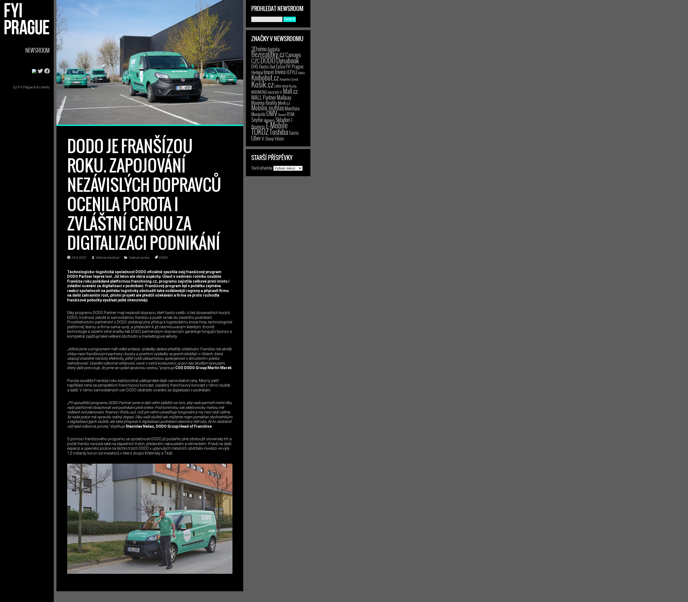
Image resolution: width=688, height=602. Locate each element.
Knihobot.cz (265, 77)
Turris (294, 132)
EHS (254, 66)
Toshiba (279, 131)
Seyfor (257, 120)
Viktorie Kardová (107, 257)
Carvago (293, 55)
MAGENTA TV (275, 92)
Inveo (280, 71)
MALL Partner (263, 97)
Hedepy (257, 72)
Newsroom (37, 50)
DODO (163, 257)
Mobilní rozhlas (267, 107)
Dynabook (287, 60)
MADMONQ (259, 92)
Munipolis (258, 114)
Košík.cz (262, 84)
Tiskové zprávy (138, 257)
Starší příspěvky (262, 168)
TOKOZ (260, 131)
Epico (280, 66)
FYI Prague (294, 66)
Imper (269, 72)
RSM (290, 114)
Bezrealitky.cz (268, 54)
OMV (271, 113)
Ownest (282, 114)
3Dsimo (259, 48)
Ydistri (279, 138)
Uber (256, 138)
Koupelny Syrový (289, 79)
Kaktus (301, 73)
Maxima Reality (264, 102)
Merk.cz (284, 102)
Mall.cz (290, 91)
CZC (255, 60)
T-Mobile (277, 125)
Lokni (277, 86)
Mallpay (284, 97)
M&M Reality (289, 86)
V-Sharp (268, 138)
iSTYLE (292, 72)
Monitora (292, 108)
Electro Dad (267, 66)
